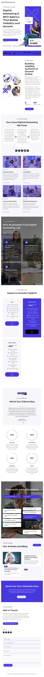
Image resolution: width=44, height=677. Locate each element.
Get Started (12, 323)
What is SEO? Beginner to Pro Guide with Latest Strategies (11, 569)
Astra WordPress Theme (32, 673)
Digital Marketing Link (8, 2)
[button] (12, 496)
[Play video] (20, 40)
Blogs (6, 566)
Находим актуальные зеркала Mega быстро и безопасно (31, 557)
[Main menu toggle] (42, 2)
